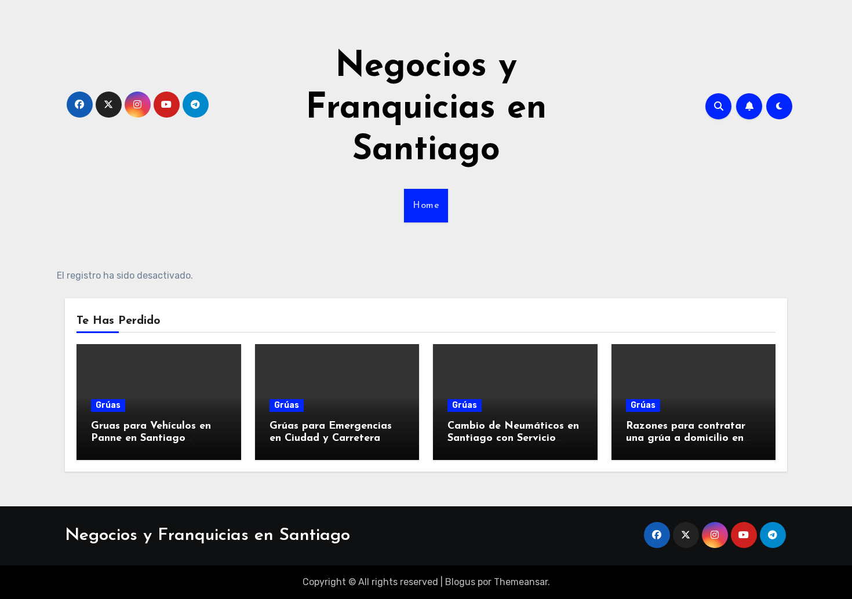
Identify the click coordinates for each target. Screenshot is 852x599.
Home (426, 205)
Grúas (108, 405)
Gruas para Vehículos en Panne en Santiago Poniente (151, 438)
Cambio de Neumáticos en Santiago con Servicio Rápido (513, 438)
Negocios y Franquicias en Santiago (426, 109)
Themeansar (521, 581)
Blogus (460, 581)
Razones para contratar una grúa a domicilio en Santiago (685, 438)
